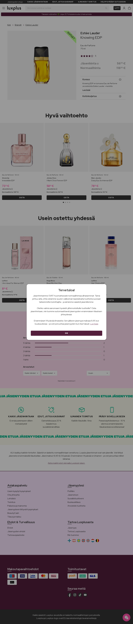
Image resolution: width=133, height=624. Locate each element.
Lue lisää (94, 323)
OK (66, 333)
